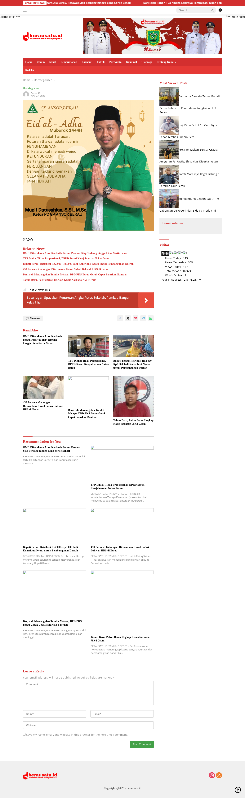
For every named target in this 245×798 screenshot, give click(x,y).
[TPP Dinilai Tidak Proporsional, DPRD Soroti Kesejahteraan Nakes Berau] (88, 346)
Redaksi (29, 70)
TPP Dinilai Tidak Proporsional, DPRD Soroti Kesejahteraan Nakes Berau (66, 258)
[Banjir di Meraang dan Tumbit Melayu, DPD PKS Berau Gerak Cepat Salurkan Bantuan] (88, 391)
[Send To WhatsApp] (151, 318)
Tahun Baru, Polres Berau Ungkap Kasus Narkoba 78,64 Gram (59, 279)
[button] (212, 10)
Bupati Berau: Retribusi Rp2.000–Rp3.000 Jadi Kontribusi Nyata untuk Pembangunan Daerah (78, 263)
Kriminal (131, 62)
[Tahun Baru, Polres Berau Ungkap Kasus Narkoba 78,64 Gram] (133, 396)
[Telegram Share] (143, 318)
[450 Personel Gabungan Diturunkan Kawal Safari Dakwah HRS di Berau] (43, 387)
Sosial (52, 62)
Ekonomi (87, 62)
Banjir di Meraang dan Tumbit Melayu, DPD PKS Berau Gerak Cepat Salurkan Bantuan (75, 274)
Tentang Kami (165, 62)
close (17, 16)
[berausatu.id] (43, 36)
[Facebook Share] (120, 318)
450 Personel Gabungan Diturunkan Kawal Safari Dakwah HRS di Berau (66, 269)
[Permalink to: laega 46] (26, 94)
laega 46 (35, 93)
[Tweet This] (128, 318)
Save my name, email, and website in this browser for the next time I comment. (77, 734)
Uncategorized (31, 88)
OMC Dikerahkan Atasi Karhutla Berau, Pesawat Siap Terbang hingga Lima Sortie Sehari (75, 253)
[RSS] (219, 775)
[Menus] (25, 10)
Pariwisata (115, 62)
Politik (101, 62)
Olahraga (146, 62)
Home (28, 62)
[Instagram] (212, 775)
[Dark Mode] (220, 10)
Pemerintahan (69, 62)
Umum (41, 62)
